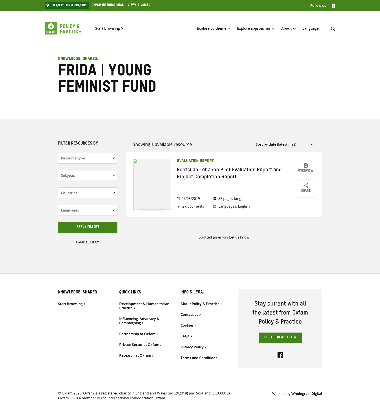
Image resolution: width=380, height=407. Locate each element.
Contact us (189, 315)
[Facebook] (333, 5)
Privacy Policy (192, 347)
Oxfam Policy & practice (69, 6)
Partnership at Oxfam (137, 334)
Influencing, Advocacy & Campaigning (139, 321)
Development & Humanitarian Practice (144, 306)
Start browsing (107, 28)
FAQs (185, 336)
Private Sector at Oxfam (139, 345)
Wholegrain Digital (306, 393)
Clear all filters (88, 242)
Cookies (187, 325)
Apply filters (88, 227)
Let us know (239, 237)
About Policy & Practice (200, 304)
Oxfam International (108, 5)
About (286, 28)
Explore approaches (253, 28)
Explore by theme (211, 28)
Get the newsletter (280, 338)
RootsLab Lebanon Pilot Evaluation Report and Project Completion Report (229, 174)
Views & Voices (139, 5)
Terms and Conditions (199, 358)
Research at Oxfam (135, 355)
